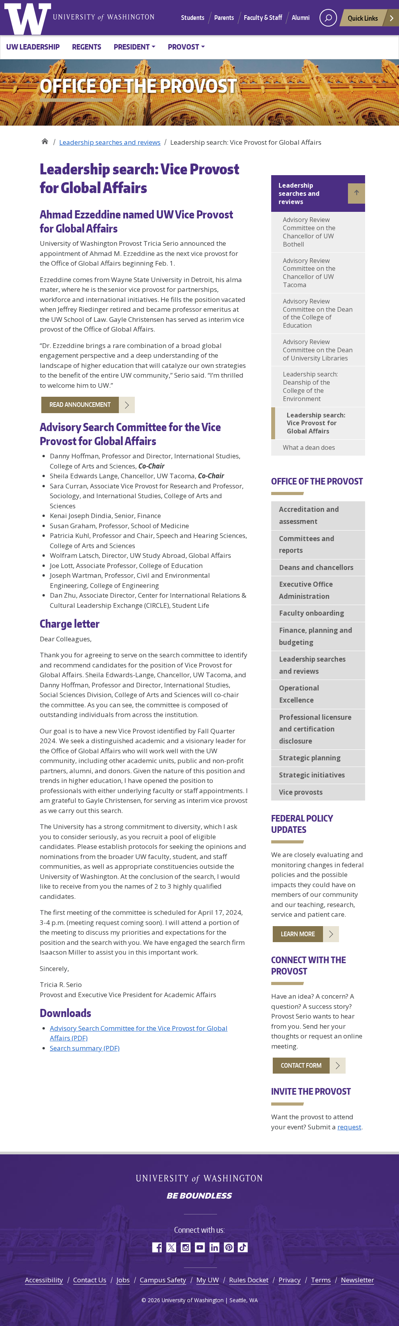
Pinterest (228, 1247)
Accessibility (44, 1279)
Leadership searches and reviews (110, 142)
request (349, 1126)
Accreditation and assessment (309, 515)
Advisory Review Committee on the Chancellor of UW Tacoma (309, 272)
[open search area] (328, 18)
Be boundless (199, 1196)
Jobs (123, 1279)
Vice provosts (301, 792)
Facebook (156, 1247)
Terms (321, 1279)
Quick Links (363, 18)
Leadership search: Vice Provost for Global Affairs (316, 423)
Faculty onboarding (311, 613)
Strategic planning (310, 757)
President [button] (132, 46)
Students (192, 17)
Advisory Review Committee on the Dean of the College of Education (318, 313)
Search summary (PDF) (85, 1048)
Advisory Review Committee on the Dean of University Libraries (318, 349)
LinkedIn (214, 1247)
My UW (207, 1279)
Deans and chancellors (316, 567)
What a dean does (309, 447)
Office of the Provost (44, 139)
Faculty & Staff (263, 17)
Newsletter (357, 1279)
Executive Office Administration (306, 590)
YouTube (199, 1247)
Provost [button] (183, 46)
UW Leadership (33, 46)
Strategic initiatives (312, 774)
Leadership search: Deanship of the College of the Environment (310, 386)
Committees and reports (306, 544)
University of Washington (29, 17)
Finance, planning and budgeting (315, 636)
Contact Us (89, 1279)
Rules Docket (248, 1279)
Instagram (185, 1247)
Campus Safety (163, 1279)
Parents (224, 17)
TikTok (243, 1247)
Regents (86, 46)
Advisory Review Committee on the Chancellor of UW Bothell (309, 231)
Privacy (290, 1279)
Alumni (301, 17)
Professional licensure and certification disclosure (315, 729)
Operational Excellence (299, 694)
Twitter (171, 1247)
